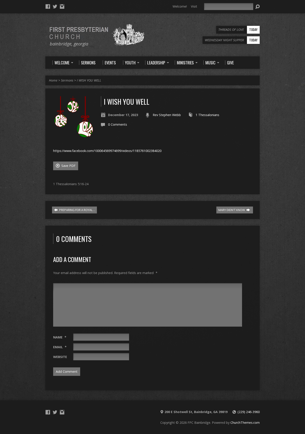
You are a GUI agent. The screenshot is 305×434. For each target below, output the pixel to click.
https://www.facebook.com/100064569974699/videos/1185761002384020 (107, 151)
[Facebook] (48, 6)
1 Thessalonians (207, 115)
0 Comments (117, 124)
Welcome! (180, 6)
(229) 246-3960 (249, 412)
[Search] (257, 6)
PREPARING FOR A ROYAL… (76, 210)
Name (59, 337)
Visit (194, 6)
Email (60, 347)
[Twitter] (55, 6)
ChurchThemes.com (245, 422)
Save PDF (68, 166)
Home (53, 80)
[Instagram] (62, 6)
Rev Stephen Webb (167, 115)
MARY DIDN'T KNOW (232, 210)
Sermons (67, 80)
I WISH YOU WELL (89, 80)
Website (60, 357)
